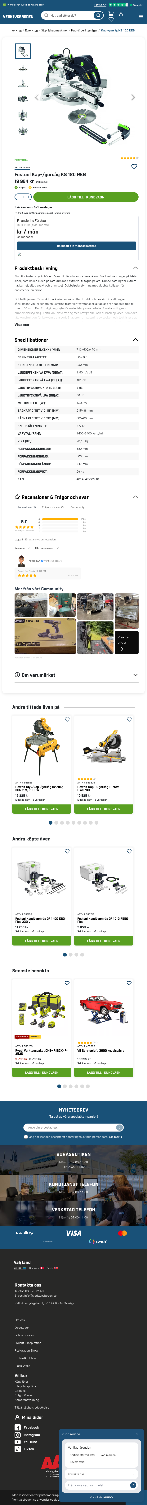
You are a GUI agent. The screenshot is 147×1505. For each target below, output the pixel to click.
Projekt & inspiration (28, 1343)
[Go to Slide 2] (23, 67)
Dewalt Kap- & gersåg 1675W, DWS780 (98, 788)
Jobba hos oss (24, 1335)
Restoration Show (26, 1350)
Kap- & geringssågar (84, 30)
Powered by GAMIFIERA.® (28, 657)
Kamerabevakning (27, 1400)
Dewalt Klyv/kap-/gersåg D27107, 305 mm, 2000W (39, 788)
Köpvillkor (21, 1381)
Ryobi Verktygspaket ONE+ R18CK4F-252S (41, 1052)
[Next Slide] (133, 97)
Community (77, 507)
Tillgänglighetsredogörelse (32, 1407)
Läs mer (114, 1137)
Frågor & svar (23, 1395)
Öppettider (22, 1327)
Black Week (22, 1366)
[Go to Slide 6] (23, 130)
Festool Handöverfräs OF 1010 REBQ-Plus (103, 920)
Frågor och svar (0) (53, 507)
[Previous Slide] (36, 97)
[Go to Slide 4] (23, 98)
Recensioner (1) (27, 507)
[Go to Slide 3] (23, 83)
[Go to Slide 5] (23, 114)
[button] (85, 96)
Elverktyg (31, 30)
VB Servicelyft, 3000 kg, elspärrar (101, 1050)
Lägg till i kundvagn (86, 197)
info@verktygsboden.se (40, 1295)
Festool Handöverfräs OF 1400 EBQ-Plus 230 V (40, 920)
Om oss (20, 1320)
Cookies (20, 1391)
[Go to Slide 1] (23, 51)
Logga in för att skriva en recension (35, 539)
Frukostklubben (25, 1358)
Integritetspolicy (25, 1386)
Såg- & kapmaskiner (54, 30)
